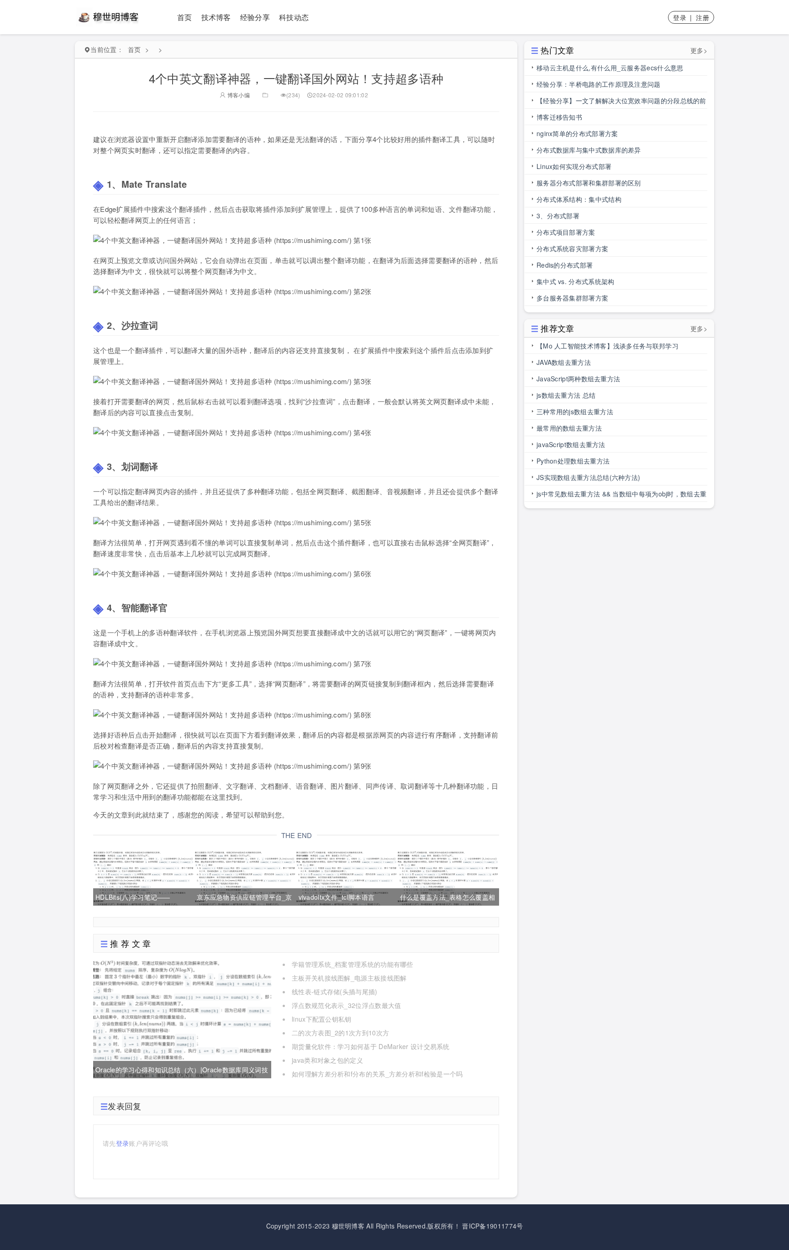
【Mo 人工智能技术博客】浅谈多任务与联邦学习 (608, 345)
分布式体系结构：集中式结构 (579, 199)
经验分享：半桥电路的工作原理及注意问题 (599, 84)
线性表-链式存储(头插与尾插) (335, 991)
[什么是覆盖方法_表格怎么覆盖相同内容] (448, 876)
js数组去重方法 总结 (566, 395)
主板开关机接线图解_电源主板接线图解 (349, 977)
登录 (679, 17)
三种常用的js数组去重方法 (575, 411)
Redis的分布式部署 (565, 264)
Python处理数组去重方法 (573, 460)
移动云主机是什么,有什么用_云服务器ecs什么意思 (610, 67)
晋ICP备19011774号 (492, 1225)
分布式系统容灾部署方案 (572, 248)
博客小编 (238, 95)
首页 (184, 17)
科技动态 (294, 17)
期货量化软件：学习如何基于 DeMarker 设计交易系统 (371, 1046)
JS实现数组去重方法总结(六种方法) (588, 477)
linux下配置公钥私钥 (322, 1018)
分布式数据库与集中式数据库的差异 (589, 149)
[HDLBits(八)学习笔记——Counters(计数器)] (143, 876)
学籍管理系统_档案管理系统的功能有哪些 (352, 964)
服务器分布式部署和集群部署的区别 (589, 182)
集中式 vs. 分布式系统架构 (576, 281)
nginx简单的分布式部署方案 (577, 133)
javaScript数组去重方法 (571, 444)
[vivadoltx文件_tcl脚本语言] (346, 876)
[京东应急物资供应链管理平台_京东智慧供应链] (245, 876)
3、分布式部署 (558, 215)
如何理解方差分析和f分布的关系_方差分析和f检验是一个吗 (377, 1073)
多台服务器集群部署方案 (572, 297)
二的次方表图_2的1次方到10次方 (340, 1032)
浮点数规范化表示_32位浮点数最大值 (346, 1005)
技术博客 (216, 17)
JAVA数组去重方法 (564, 362)
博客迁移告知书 (559, 116)
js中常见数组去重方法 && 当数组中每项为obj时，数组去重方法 (621, 495)
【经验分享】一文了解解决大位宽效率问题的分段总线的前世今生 (621, 102)
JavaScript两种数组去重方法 (578, 378)
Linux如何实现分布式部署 (574, 166)
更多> (698, 50)
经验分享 (255, 17)
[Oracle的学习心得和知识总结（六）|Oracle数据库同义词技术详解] (182, 1017)
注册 (702, 17)
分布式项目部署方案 (566, 232)
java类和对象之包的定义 (327, 1060)
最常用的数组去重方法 (569, 427)
